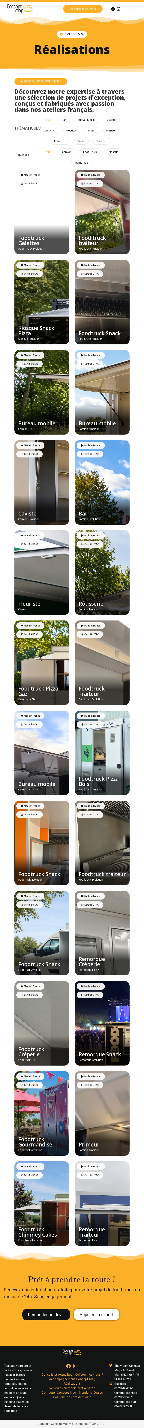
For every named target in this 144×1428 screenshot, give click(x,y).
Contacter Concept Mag (59, 1392)
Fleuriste (71, 130)
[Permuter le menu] (131, 9)
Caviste (111, 120)
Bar (64, 120)
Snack (81, 141)
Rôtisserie (60, 141)
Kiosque (113, 152)
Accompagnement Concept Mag (72, 1379)
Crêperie (49, 130)
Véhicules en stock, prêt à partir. (72, 1388)
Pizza (91, 130)
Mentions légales (91, 1392)
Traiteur (101, 141)
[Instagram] (118, 8)
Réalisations (72, 1383)
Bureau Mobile (86, 120)
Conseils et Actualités (56, 1374)
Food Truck (90, 152)
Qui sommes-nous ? (89, 1374)
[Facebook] (113, 8)
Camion (66, 152)
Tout (47, 120)
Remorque (81, 162)
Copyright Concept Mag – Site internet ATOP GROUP (72, 1424)
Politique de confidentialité (72, 1397)
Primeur (111, 130)
